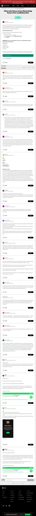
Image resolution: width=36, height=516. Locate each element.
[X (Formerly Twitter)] (6, 506)
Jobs (3, 495)
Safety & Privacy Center (7, 512)
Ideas (22, 5)
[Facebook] (9, 506)
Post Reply (30, 480)
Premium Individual (30, 492)
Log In (31, 5)
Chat (18, 5)
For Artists (12, 492)
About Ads (20, 512)
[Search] (28, 5)
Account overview (11, 34)
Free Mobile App (21, 497)
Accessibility (24, 512)
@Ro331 (7, 378)
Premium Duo (29, 495)
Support (20, 492)
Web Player (10, 462)
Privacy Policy (12, 512)
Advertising (12, 497)
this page (22, 462)
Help (13, 5)
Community (6, 5)
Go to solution (18, 17)
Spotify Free (29, 501)
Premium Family (29, 497)
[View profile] (3, 21)
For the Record (4, 497)
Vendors (11, 501)
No (22, 514)
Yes (26, 514)
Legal (3, 512)
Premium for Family (8, 58)
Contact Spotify (21, 499)
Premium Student (29, 499)
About (3, 492)
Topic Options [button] (4, 65)
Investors (11, 499)
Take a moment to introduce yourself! (17, 471)
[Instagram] (3, 506)
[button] (33, 22)
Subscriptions (13, 8)
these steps (32, 1)
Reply (31, 62)
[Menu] (34, 5)
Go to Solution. (8, 55)
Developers (12, 495)
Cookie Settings (16, 512)
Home (7, 8)
